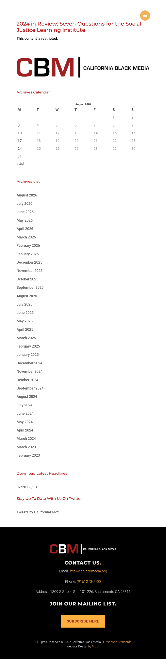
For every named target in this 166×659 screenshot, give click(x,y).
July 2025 (24, 304)
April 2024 (25, 430)
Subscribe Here (83, 621)
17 (20, 140)
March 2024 (26, 438)
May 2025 (25, 321)
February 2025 (28, 346)
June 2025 (25, 312)
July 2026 (24, 203)
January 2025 (28, 354)
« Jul (20, 163)
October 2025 (27, 279)
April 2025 (25, 329)
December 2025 (29, 262)
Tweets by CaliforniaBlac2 (38, 512)
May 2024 (25, 422)
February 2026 (28, 245)
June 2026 (25, 212)
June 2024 (25, 413)
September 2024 (30, 388)
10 (20, 133)
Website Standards (118, 642)
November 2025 (30, 270)
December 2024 (29, 363)
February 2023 (28, 455)
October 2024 (27, 380)
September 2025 (30, 287)
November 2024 (30, 371)
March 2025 (26, 338)
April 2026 (25, 228)
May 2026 (25, 220)
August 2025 (27, 296)
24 (20, 148)
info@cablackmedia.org (88, 571)
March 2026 (26, 237)
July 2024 (24, 405)
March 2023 (26, 447)
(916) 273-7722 (89, 581)
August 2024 (27, 396)
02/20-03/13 (27, 487)
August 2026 (27, 195)
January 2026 (28, 254)
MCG (95, 646)
